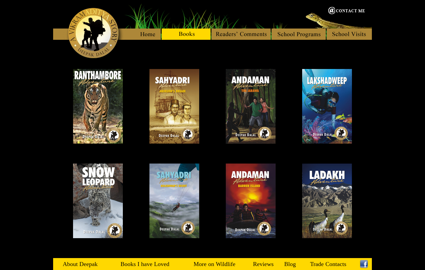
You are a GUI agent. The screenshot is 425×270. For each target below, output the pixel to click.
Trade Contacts (328, 264)
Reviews (263, 264)
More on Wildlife (214, 264)
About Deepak (80, 264)
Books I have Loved (145, 264)
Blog (290, 264)
